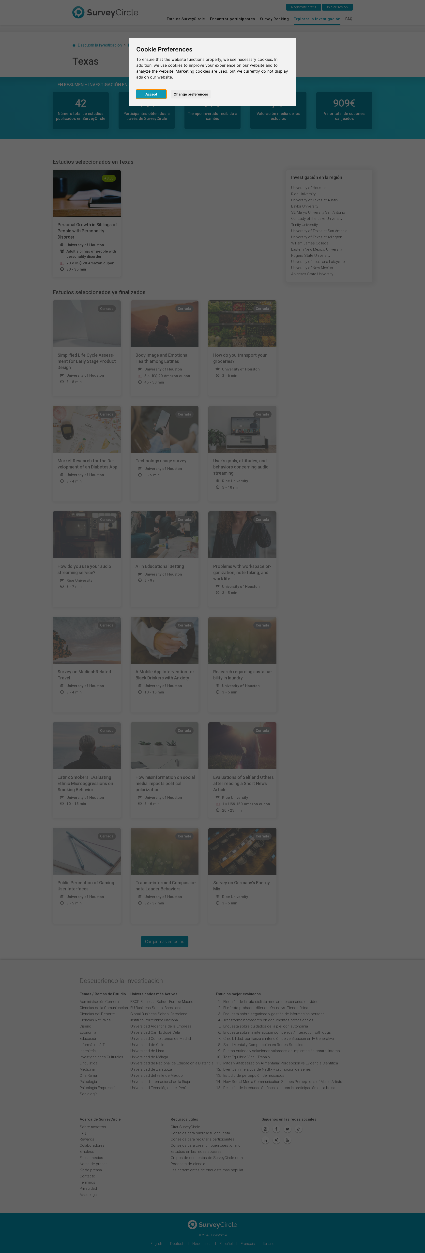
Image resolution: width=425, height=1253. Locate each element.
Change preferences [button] (191, 94)
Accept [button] (151, 94)
